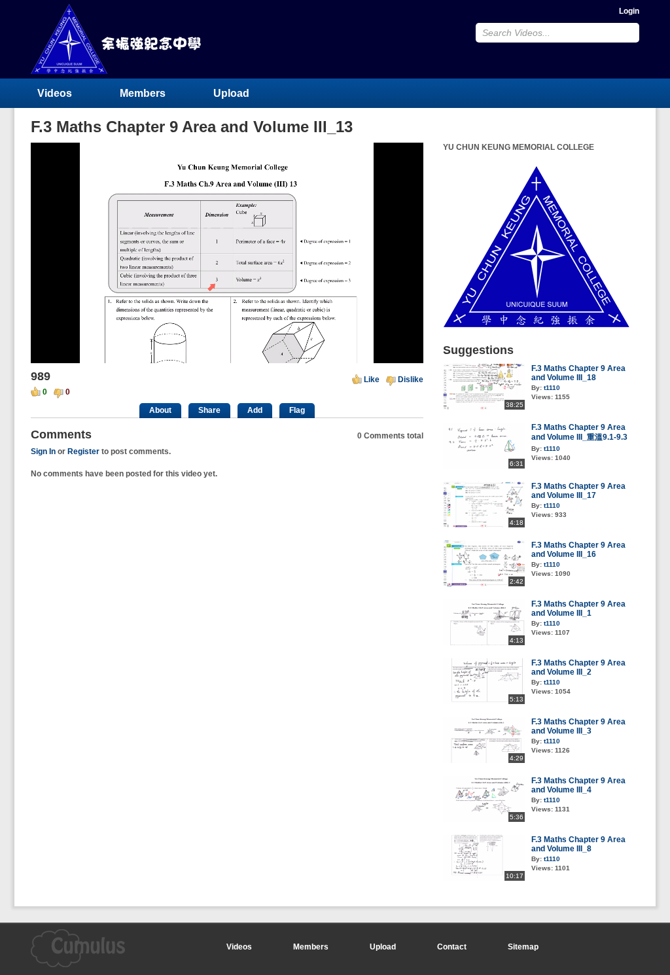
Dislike (410, 379)
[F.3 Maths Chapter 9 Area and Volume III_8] (484, 878)
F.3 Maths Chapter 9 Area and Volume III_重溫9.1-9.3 (579, 432)
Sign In (43, 451)
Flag (297, 410)
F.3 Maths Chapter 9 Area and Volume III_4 (578, 785)
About (160, 410)
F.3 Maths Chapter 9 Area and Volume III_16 (578, 550)
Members (143, 93)
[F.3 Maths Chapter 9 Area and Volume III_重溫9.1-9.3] (484, 465)
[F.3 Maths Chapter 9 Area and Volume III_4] (484, 819)
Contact (452, 946)
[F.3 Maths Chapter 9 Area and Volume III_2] (484, 701)
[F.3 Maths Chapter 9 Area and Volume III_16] (484, 583)
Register (83, 451)
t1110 (552, 387)
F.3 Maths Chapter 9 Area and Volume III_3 (578, 726)
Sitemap (523, 946)
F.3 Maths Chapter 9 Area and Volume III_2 (578, 667)
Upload (231, 93)
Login (629, 11)
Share (209, 410)
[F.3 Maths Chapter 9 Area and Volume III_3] (484, 760)
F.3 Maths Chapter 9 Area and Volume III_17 (578, 491)
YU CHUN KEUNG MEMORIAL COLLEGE (117, 39)
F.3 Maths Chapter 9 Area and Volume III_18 (578, 373)
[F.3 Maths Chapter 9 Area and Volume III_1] (484, 642)
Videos (54, 93)
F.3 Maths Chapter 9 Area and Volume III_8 (578, 844)
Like (371, 379)
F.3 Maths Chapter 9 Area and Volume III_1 (578, 608)
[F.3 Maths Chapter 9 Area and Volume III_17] (484, 524)
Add (254, 410)
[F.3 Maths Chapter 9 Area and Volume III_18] (484, 407)
